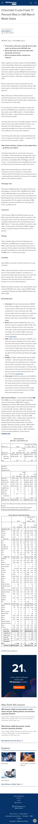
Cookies (19, 818)
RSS (31, 816)
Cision (22, 821)
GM (34, 398)
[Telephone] (31, 3)
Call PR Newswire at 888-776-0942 (19, 807)
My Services (18, 802)
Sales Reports (5, 780)
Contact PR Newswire (18, 796)
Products (19, 798)
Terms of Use (13, 814)
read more (13, 337)
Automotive (4, 763)
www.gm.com (5, 433)
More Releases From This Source (11, 741)
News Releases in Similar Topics (11, 784)
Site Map (25, 816)
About (18, 800)
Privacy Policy (23, 814)
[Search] (35, 3)
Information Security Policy (13, 816)
